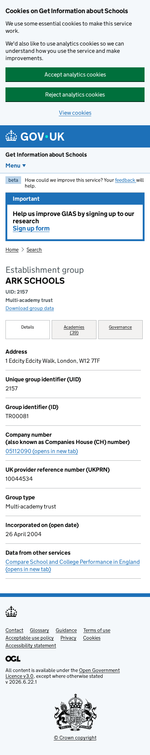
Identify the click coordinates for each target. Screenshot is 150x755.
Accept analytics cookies (75, 74)
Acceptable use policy (29, 637)
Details (27, 327)
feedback (125, 180)
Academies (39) (74, 329)
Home (12, 249)
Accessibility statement (30, 645)
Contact (14, 630)
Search (34, 249)
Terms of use (96, 630)
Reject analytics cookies (75, 94)
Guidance (66, 630)
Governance (120, 327)
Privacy (68, 637)
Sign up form (31, 228)
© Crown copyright (75, 737)
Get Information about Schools (46, 154)
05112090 (41, 451)
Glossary (39, 630)
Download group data (29, 308)
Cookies (91, 637)
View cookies (75, 112)
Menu (12, 165)
